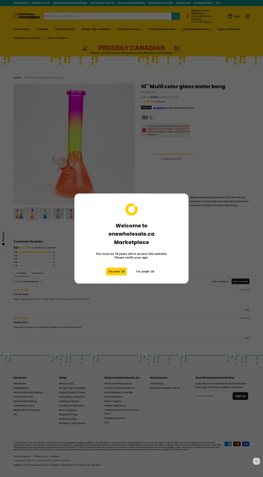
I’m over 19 (116, 271)
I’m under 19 (145, 271)
